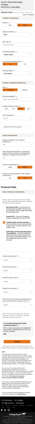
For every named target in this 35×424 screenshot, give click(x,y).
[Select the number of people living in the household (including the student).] (11, 141)
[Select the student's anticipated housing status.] (14, 70)
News (13, 407)
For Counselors (7, 400)
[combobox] (17, 34)
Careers (8, 407)
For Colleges (18, 400)
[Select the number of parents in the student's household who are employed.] (11, 175)
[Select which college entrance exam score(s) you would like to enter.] (20, 106)
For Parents (20, 403)
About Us (8, 405)
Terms (3, 407)
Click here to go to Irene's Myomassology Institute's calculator (13, 376)
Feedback (22, 405)
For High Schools (8, 403)
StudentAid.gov (21, 394)
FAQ (2, 405)
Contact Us (14, 405)
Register (31, 14)
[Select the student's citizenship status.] (16, 51)
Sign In (25, 14)
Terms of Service (24, 348)
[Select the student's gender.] (9, 22)
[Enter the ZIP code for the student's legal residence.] (10, 42)
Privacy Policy (11, 348)
